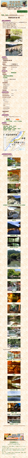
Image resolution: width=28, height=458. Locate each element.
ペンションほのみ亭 (14, 194)
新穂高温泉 (13, 72)
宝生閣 (14, 374)
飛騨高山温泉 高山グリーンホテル (14, 359)
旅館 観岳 (14, 291)
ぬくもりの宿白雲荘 (14, 314)
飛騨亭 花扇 (14, 412)
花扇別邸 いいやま (14, 423)
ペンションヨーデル (14, 267)
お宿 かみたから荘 (14, 337)
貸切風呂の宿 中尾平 (14, 247)
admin (14, 456)
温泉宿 (4, 127)
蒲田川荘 (14, 220)
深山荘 (14, 303)
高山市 (6, 14)
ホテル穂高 (14, 167)
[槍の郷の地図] (14, 64)
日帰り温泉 (5, 126)
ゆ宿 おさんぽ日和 (14, 348)
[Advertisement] (14, 430)
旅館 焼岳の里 (14, 325)
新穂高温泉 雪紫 (14, 235)
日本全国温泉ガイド (14, 442)
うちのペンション (14, 279)
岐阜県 (2, 14)
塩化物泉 (5, 77)
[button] (22, 11)
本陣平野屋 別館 (14, 389)
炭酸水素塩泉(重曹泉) (8, 75)
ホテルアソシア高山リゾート (14, 401)
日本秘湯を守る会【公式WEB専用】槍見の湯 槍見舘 (14, 205)
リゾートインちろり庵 (14, 182)
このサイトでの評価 (8, 121)
